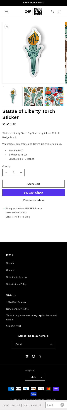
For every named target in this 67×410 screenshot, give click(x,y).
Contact (10, 270)
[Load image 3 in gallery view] (54, 96)
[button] (6, 11)
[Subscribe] (51, 344)
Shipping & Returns (16, 277)
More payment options (33, 200)
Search (10, 263)
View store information (18, 216)
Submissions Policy (16, 284)
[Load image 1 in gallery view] (12, 96)
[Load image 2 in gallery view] (33, 96)
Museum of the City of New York (31, 400)
